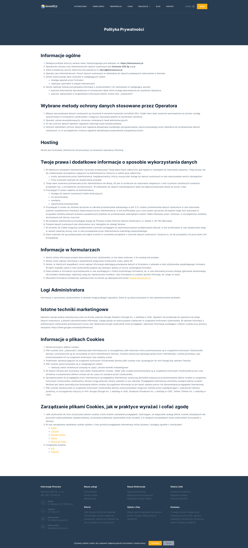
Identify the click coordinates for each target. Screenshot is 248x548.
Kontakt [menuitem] (170, 6)
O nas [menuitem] (130, 6)
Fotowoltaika (90, 491)
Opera (54, 438)
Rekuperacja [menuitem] (116, 6)
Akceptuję (155, 543)
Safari (54, 428)
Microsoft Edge (58, 441)
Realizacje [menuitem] (143, 6)
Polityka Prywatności (181, 491)
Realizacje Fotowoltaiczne (140, 495)
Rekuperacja (90, 498)
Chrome (55, 431)
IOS (52, 448)
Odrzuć (169, 543)
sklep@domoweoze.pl (58, 528)
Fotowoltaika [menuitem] (80, 6)
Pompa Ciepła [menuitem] (98, 6)
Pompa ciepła (90, 495)
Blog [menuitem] (158, 6)
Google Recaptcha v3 (139, 278)
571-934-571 (54, 512)
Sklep (202, 6)
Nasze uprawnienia (136, 491)
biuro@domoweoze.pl (58, 520)
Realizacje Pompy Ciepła (139, 498)
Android (55, 451)
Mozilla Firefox (58, 434)
